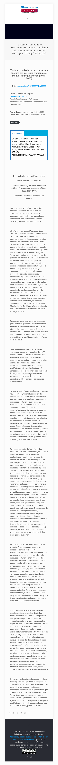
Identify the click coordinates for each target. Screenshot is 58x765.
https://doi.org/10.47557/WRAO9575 (31, 86)
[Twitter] (30, 757)
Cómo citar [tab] (17, 133)
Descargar (14, 122)
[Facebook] (27, 757)
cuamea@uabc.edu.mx (19, 96)
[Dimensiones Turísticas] (29, 9)
